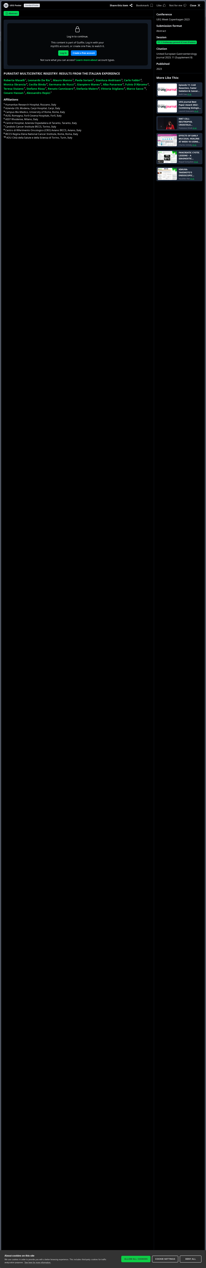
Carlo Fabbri (133, 80)
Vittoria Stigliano (113, 88)
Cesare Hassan (14, 93)
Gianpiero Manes (89, 84)
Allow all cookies (135, 1259)
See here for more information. (37, 1262)
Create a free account (84, 53)
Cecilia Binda (38, 84)
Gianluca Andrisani (109, 80)
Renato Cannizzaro (61, 88)
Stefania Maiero (87, 88)
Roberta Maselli (15, 80)
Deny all (190, 1259)
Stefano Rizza (36, 88)
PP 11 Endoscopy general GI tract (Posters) (177, 42)
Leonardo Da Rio (39, 80)
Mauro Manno (63, 80)
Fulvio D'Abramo (137, 84)
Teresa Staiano (14, 88)
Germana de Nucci (62, 84)
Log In (63, 53)
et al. (189, 94)
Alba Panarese (113, 84)
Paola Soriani (84, 80)
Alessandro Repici (39, 93)
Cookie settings (165, 1259)
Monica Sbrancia (15, 84)
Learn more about (87, 60)
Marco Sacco (136, 88)
